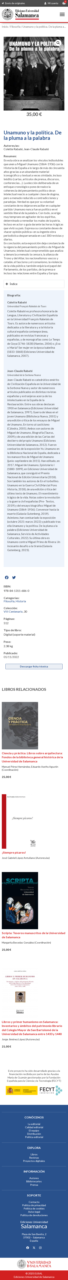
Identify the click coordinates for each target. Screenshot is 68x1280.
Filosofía (15, 26)
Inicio (5, 26)
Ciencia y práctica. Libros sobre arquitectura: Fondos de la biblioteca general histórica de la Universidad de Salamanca (32, 757)
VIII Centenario (13, 611)
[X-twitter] (34, 1248)
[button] (62, 14)
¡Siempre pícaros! (14, 852)
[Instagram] (40, 1248)
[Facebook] (27, 1248)
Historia (21, 601)
